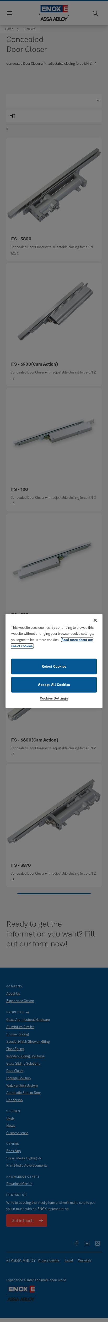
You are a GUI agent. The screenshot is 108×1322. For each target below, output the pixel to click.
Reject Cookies (54, 666)
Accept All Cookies (54, 685)
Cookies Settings (54, 698)
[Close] (95, 620)
